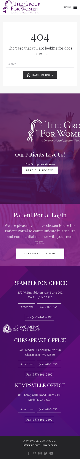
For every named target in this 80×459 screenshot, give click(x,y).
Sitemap (27, 445)
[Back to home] (21, 7)
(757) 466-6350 (49, 307)
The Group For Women (40, 164)
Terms (36, 445)
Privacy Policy (49, 445)
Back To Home (42, 75)
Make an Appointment (40, 253)
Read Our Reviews (40, 170)
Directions (26, 307)
